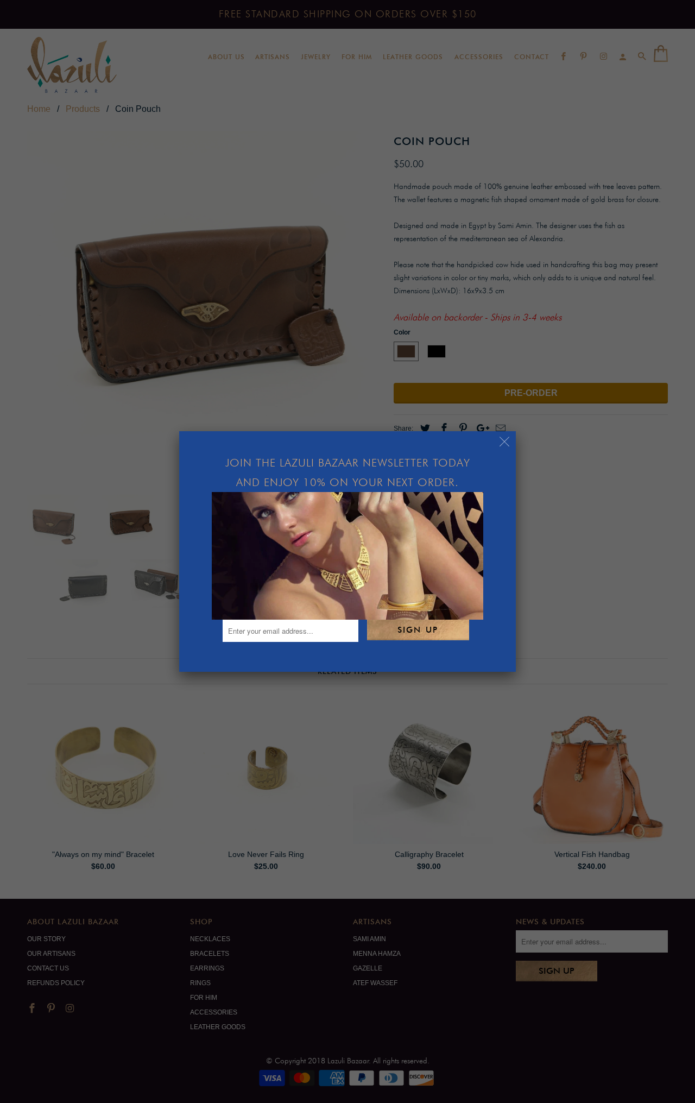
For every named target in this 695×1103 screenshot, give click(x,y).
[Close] (504, 442)
